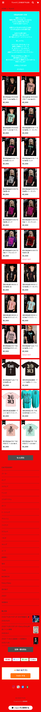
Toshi (4, 570)
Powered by (18, 701)
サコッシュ (5, 519)
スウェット (5, 531)
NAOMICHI (5, 576)
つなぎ (4, 538)
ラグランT (5, 486)
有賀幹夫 (5, 602)
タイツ (4, 506)
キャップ (4, 544)
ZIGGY (4, 596)
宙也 (3, 564)
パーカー (5, 473)
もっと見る (20, 458)
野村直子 (5, 589)
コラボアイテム (7, 499)
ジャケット (5, 525)
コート (4, 551)
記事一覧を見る (20, 649)
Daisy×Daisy (6, 583)
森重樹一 (5, 557)
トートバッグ (6, 512)
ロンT (4, 480)
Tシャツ (4, 493)
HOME (4, 8)
